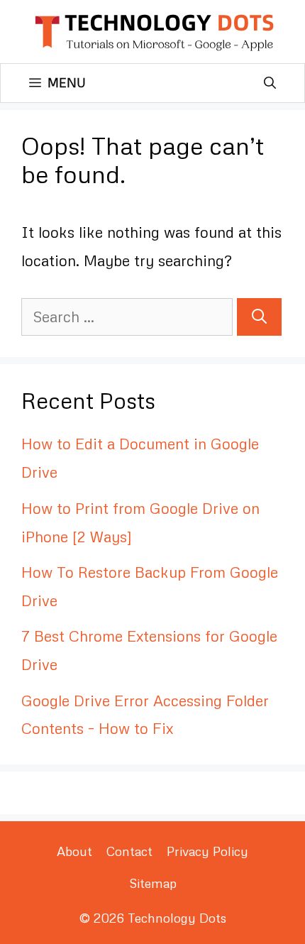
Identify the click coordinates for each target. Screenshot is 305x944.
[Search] (259, 317)
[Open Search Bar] (270, 83)
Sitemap (153, 883)
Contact (129, 851)
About (74, 851)
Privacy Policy (207, 851)
